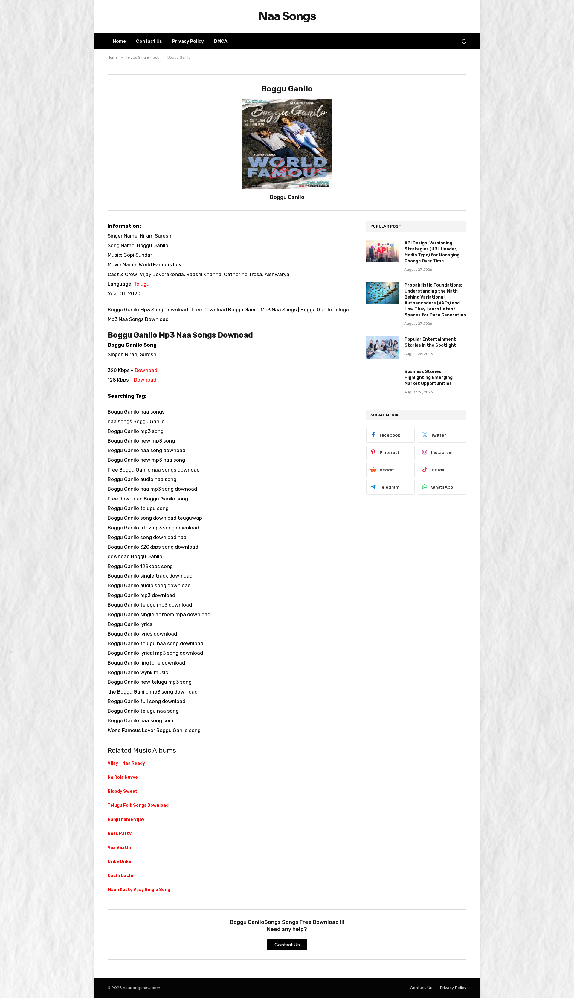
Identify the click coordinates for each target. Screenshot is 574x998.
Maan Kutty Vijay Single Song (139, 889)
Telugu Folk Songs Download (138, 805)
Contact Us (149, 41)
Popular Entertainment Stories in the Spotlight (430, 342)
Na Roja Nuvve (123, 777)
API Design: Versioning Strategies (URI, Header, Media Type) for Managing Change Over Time (431, 252)
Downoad (146, 370)
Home (119, 41)
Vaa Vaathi (119, 847)
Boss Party (120, 833)
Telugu (141, 284)
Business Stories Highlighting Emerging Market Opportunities (428, 377)
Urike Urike (119, 861)
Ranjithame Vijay (126, 819)
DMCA (221, 41)
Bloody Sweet (123, 791)
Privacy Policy (188, 41)
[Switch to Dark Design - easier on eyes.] (463, 41)
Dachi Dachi (120, 875)
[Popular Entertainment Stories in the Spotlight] (382, 347)
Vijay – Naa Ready (126, 763)
